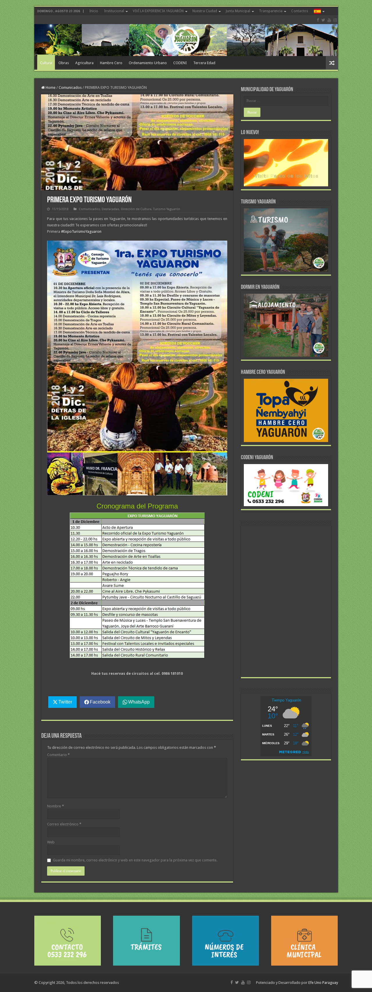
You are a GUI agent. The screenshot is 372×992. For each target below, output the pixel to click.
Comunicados (70, 87)
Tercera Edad (204, 63)
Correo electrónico (64, 824)
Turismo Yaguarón (166, 209)
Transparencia (270, 11)
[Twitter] (323, 20)
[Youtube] (329, 20)
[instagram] (335, 20)
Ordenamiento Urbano (148, 63)
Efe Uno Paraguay (323, 982)
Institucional (114, 11)
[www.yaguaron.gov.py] (186, 36)
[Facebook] (318, 20)
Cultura (46, 63)
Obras (63, 63)
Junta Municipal (238, 11)
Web (51, 842)
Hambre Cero (111, 63)
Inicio (93, 11)
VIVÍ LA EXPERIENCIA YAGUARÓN (158, 11)
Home (50, 87)
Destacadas (110, 209)
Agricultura (84, 63)
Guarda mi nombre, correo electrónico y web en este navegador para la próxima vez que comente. (135, 860)
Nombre (55, 806)
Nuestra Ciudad (204, 11)
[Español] (319, 11)
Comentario (58, 755)
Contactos (299, 11)
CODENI (180, 63)
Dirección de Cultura (136, 209)
